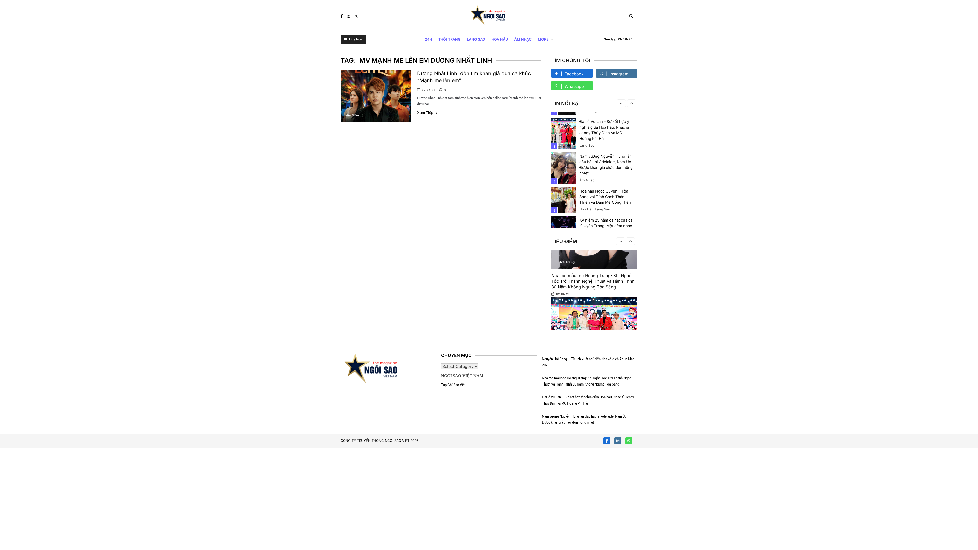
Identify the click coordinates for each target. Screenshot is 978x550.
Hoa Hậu (500, 39)
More (543, 39)
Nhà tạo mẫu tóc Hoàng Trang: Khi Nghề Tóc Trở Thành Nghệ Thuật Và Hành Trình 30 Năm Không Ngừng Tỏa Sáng (593, 281)
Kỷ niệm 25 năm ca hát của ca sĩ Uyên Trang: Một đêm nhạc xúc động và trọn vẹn (605, 226)
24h (428, 39)
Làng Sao (476, 39)
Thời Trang (449, 39)
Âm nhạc (523, 39)
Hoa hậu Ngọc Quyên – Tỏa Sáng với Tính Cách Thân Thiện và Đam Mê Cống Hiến (605, 197)
